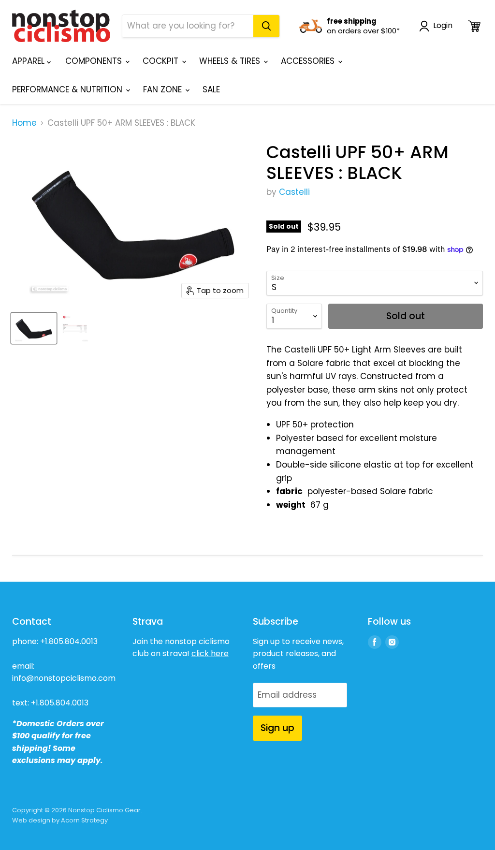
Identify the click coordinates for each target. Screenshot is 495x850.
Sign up (277, 727)
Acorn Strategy (84, 820)
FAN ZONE (163, 89)
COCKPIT (162, 61)
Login (442, 25)
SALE (211, 89)
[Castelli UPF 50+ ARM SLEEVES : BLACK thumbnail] (34, 328)
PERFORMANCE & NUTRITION (68, 89)
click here (210, 653)
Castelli (294, 192)
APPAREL (29, 61)
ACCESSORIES (309, 61)
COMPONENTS (94, 61)
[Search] (266, 26)
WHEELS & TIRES (230, 61)
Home (24, 123)
